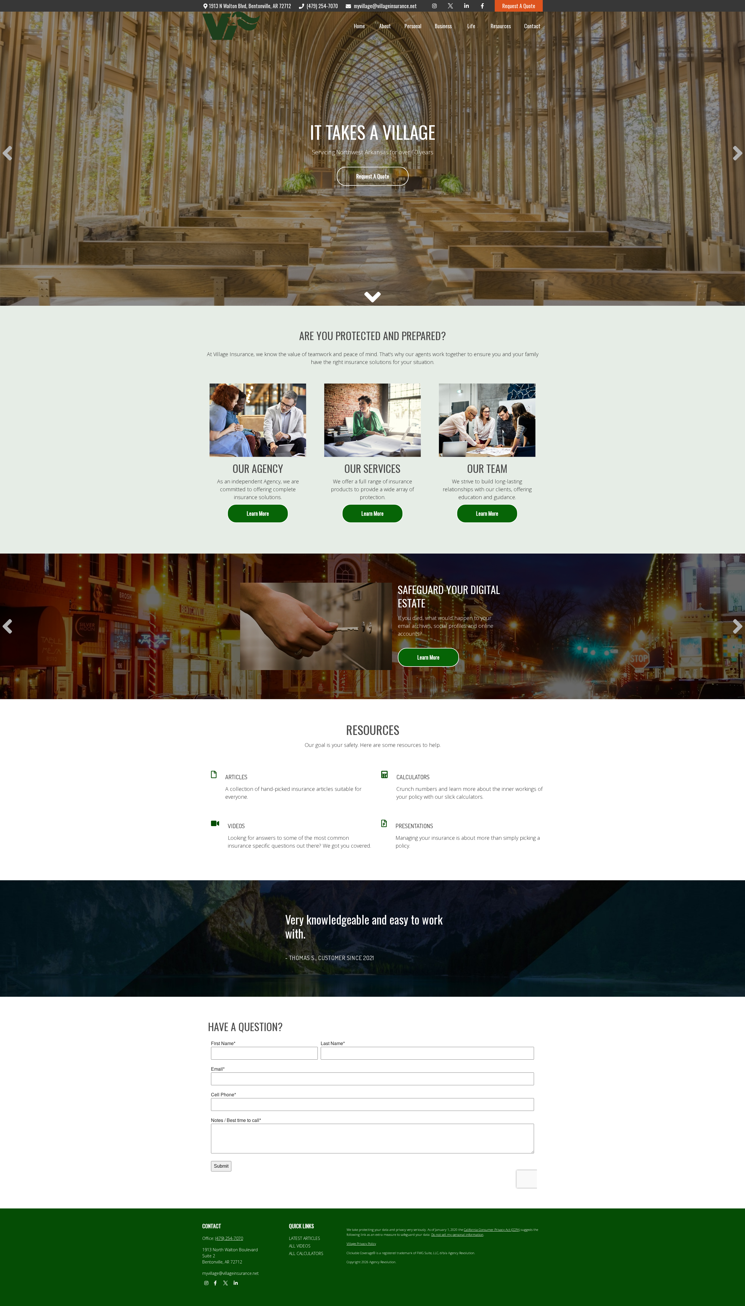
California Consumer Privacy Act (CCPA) (492, 1229)
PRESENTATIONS (414, 826)
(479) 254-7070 (322, 6)
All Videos (300, 1246)
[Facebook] (482, 6)
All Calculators (306, 1253)
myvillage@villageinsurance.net (385, 6)
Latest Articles (304, 1238)
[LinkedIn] (466, 6)
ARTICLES (236, 777)
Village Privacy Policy (361, 1243)
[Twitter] (450, 6)
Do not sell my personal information (457, 1234)
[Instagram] (434, 6)
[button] (359, 25)
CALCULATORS (413, 777)
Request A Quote (518, 6)
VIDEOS (236, 826)
